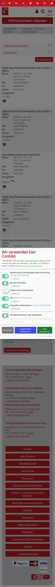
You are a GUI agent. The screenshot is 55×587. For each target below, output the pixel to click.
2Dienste (15, 286)
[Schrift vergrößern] (9, 3)
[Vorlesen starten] (37, 3)
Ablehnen (7, 330)
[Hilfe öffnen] (51, 3)
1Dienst (14, 278)
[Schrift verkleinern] (23, 3)
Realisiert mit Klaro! (45, 336)
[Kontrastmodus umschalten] (30, 3)
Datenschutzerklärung (32, 266)
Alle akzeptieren (44, 330)
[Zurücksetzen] (44, 3)
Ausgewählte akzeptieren (25, 330)
